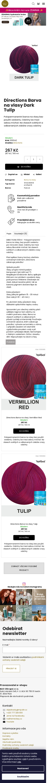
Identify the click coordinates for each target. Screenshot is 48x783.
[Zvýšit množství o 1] (40, 159)
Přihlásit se (11, 668)
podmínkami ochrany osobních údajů (23, 658)
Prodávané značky (11, 748)
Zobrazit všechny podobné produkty (24, 568)
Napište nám (8, 739)
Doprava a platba (10, 733)
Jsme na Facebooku (15, 716)
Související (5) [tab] (20, 233)
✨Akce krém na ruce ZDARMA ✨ (24, 10)
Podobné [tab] (11, 342)
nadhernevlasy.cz (14, 718)
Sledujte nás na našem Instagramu (25, 587)
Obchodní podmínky (12, 742)
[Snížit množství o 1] (27, 159)
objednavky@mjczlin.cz (16, 710)
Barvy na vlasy (30, 180)
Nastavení (23, 768)
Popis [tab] (9, 233)
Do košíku (26, 166)
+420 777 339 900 (14, 712)
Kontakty (6, 736)
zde (19, 761)
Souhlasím (23, 776)
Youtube (10, 721)
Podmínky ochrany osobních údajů (18, 745)
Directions (17, 143)
